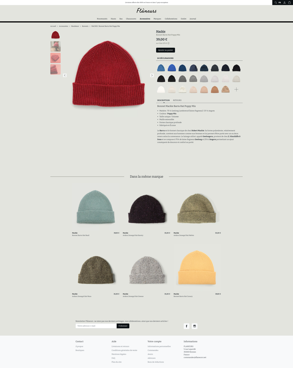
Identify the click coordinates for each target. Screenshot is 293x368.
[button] (289, 2)
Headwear (75, 26)
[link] (95, 206)
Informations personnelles (159, 346)
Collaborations (171, 19)
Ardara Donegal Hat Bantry (133, 235)
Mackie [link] (74, 233)
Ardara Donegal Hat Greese (133, 296)
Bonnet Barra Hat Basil (80, 235)
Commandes (153, 350)
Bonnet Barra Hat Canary (183, 296)
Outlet (183, 19)
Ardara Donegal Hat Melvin (184, 235)
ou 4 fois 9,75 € (161, 43)
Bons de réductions (156, 362)
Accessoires (145, 19)
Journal (193, 19)
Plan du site (117, 362)
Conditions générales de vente (124, 350)
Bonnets (85, 26)
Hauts (113, 19)
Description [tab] (163, 100)
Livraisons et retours (120, 346)
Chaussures (131, 19)
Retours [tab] (177, 100)
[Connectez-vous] (284, 2)
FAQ (113, 358)
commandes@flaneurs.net (195, 357)
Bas (121, 19)
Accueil (53, 26)
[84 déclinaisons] (199, 78)
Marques (157, 19)
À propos (79, 346)
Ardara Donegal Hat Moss (81, 296)
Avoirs (150, 354)
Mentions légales (119, 354)
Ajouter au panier (165, 50)
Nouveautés (102, 19)
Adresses (152, 358)
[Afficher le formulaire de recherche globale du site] (275, 2)
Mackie (160, 31)
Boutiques (80, 350)
